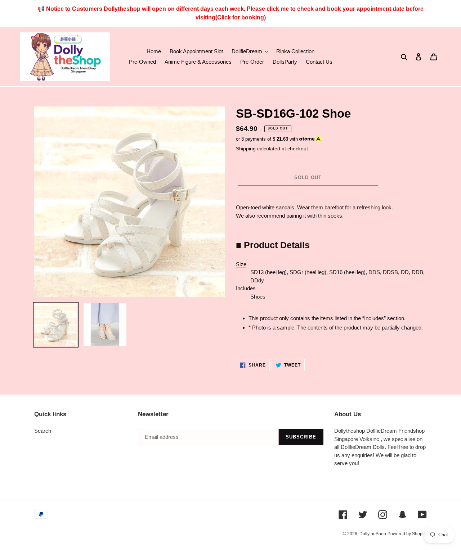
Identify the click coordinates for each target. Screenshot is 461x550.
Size (241, 264)
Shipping (246, 148)
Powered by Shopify (407, 533)
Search (42, 431)
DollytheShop (372, 533)
